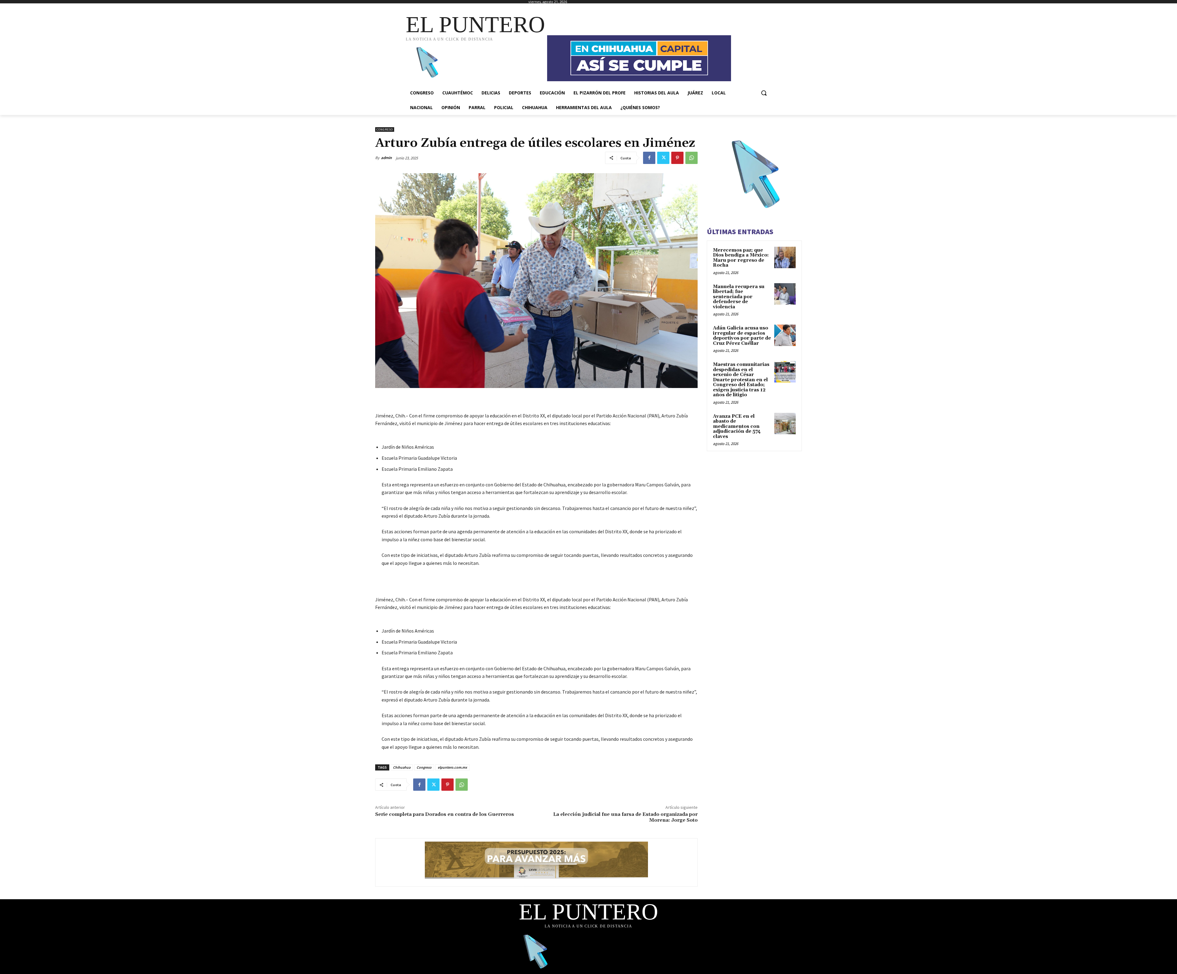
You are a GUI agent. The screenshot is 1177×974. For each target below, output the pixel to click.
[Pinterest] (677, 158)
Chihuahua (401, 767)
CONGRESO (384, 129)
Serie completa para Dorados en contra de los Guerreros (444, 814)
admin (386, 157)
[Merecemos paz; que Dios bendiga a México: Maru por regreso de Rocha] (785, 257)
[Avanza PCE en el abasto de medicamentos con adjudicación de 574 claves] (785, 423)
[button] (763, 93)
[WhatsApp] (691, 158)
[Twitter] (663, 158)
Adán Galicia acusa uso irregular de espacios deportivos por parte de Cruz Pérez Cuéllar (742, 335)
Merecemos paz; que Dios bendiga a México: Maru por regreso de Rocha (741, 257)
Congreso (424, 767)
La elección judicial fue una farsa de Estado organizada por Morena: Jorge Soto (625, 817)
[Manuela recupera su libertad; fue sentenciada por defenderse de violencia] (785, 294)
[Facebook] (649, 158)
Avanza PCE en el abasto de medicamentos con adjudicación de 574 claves (737, 426)
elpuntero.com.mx (452, 767)
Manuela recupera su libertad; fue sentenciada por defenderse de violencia (738, 297)
